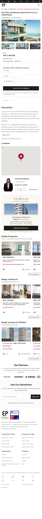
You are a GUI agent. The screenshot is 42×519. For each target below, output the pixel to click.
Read (5, 135)
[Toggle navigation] (38, 5)
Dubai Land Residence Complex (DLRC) (11, 464)
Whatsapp (34, 189)
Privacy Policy (5, 484)
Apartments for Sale (27, 437)
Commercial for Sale (27, 447)
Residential (12, 9)
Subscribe (35, 397)
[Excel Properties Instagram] (6, 480)
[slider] (21, 46)
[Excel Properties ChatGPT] (16, 477)
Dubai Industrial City (7, 461)
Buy (6, 9)
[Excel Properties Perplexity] (6, 477)
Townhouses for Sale (28, 444)
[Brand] (4, 4)
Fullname (6, 70)
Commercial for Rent (7, 447)
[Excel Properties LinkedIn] (16, 480)
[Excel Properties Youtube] (26, 480)
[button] (21, 157)
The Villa (4, 454)
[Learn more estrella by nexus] (21, 213)
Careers (24, 461)
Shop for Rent (5, 444)
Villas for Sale (25, 441)
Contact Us (5, 487)
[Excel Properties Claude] (26, 477)
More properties (34, 274)
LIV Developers (16, 17)
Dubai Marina (6, 17)
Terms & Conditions (27, 484)
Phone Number (8, 81)
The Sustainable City (7, 458)
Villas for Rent (5, 441)
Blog (23, 464)
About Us (24, 454)
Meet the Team (26, 458)
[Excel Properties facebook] (36, 477)
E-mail (6, 76)
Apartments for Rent (7, 437)
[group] (8, 46)
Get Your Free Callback (21, 88)
